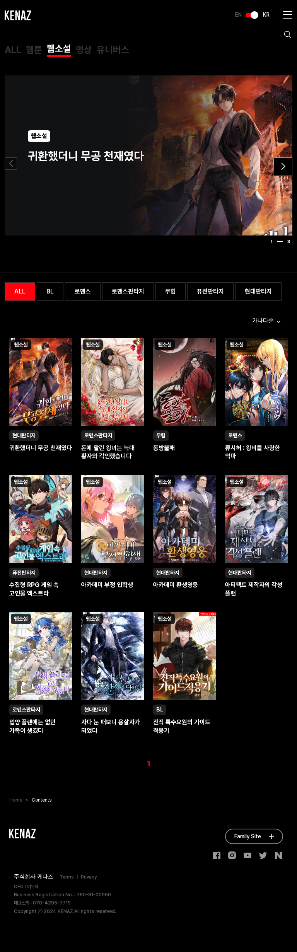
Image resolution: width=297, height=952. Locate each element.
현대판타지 (258, 291)
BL (50, 291)
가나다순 (263, 320)
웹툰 (34, 49)
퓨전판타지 (210, 291)
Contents (41, 800)
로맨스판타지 (128, 291)
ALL (13, 49)
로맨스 (83, 291)
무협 (170, 291)
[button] (283, 166)
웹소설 (59, 48)
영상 (84, 49)
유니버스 (113, 49)
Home (15, 800)
